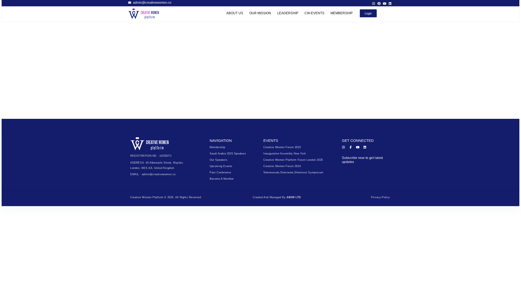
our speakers (218, 159)
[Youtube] (384, 3)
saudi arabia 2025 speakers (228, 153)
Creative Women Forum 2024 (282, 166)
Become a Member (222, 178)
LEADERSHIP (287, 13)
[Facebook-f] (350, 147)
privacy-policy (380, 197)
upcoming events (221, 166)
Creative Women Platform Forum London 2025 (293, 159)
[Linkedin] (390, 3)
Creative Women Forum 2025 (282, 147)
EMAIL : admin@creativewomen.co (153, 174)
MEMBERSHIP (342, 13)
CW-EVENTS (314, 13)
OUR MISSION (260, 13)
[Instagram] (373, 3)
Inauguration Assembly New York (284, 153)
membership (217, 147)
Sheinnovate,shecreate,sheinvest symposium (293, 172)
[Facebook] (379, 3)
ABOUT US (234, 13)
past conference (220, 172)
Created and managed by (277, 197)
